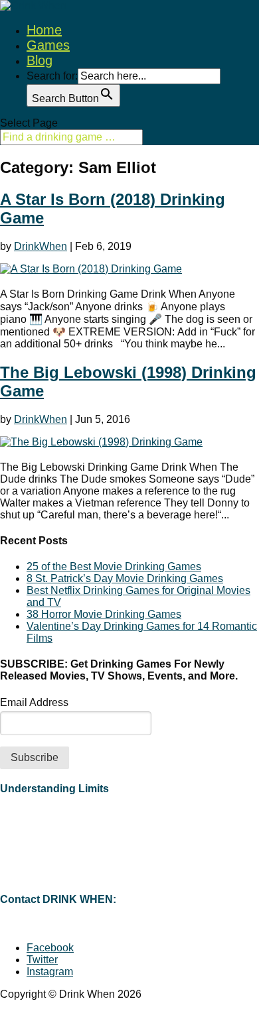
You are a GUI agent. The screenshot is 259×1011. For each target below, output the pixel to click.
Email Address (34, 702)
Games (48, 45)
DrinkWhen (40, 246)
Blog (39, 60)
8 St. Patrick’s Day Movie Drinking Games (125, 578)
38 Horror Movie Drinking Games (104, 614)
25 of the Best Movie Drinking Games (114, 566)
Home (44, 30)
